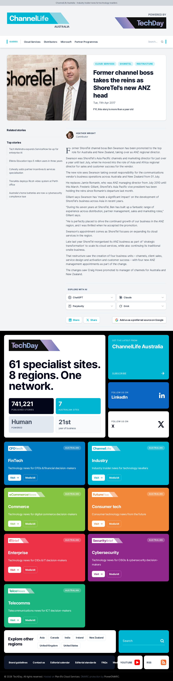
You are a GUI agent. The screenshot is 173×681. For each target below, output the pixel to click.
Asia (42, 637)
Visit (12, 477)
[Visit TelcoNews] (26, 591)
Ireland (80, 637)
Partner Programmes (86, 41)
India (67, 637)
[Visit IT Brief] (26, 540)
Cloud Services (32, 41)
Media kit (30, 477)
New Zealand (96, 637)
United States (71, 645)
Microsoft (66, 41)
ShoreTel (125, 64)
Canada (54, 637)
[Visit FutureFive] (110, 494)
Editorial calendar (60, 662)
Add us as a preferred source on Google (141, 319)
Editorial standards (85, 662)
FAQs (104, 662)
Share (76, 319)
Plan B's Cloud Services (67, 676)
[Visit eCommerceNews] (26, 494)
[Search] (162, 42)
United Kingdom (49, 645)
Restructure (145, 64)
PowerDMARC (111, 676)
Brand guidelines (18, 662)
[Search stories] (162, 641)
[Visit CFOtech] (26, 448)
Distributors (50, 41)
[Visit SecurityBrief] (110, 540)
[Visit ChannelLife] (110, 448)
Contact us (39, 662)
